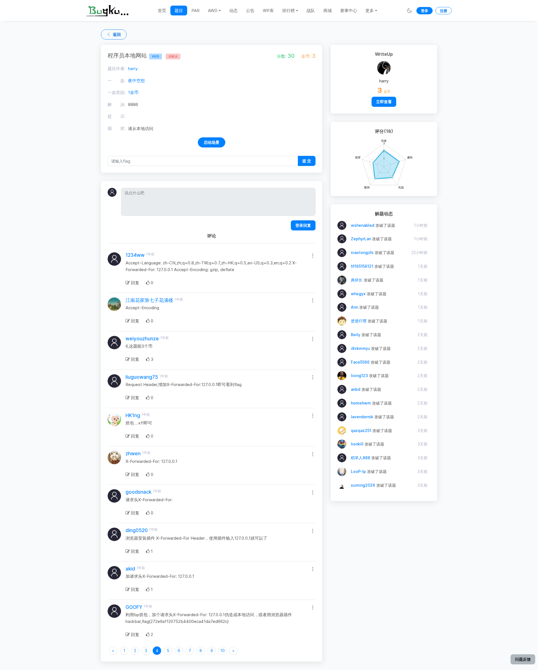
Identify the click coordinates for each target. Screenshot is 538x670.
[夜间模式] (409, 10)
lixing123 (359, 375)
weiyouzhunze (142, 338)
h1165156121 (362, 266)
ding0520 (137, 530)
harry (133, 68)
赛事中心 (348, 10)
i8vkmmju (360, 348)
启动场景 (211, 142)
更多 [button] (369, 10)
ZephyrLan (361, 238)
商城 (327, 10)
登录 (424, 10)
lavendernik (362, 416)
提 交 (306, 160)
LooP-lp (358, 471)
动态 (233, 10)
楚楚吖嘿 (359, 320)
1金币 (133, 92)
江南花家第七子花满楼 (149, 300)
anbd (355, 389)
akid (130, 569)
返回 (117, 34)
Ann (354, 307)
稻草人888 (360, 457)
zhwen (133, 453)
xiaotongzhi (362, 252)
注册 (443, 10)
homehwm (361, 403)
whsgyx (358, 293)
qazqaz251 (361, 430)
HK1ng (133, 415)
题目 (179, 10)
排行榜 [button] (288, 10)
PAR (195, 10)
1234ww (135, 255)
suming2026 (363, 485)
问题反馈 (523, 659)
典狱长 (357, 280)
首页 (162, 10)
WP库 (268, 10)
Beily (355, 334)
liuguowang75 (142, 377)
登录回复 (303, 225)
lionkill (357, 444)
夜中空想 (136, 80)
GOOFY (134, 607)
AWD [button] (212, 10)
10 (222, 650)
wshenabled (362, 225)
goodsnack (138, 492)
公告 (250, 10)
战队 (311, 10)
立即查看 (384, 101)
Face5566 (360, 362)
